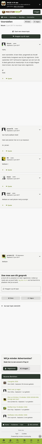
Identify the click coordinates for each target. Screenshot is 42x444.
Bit (8, 158)
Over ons (21, 430)
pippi (8, 193)
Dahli (12, 384)
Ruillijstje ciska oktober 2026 (17, 415)
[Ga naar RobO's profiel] (3, 178)
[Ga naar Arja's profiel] (4, 408)
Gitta (12, 392)
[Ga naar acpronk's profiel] (4, 416)
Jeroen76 (10, 129)
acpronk (13, 417)
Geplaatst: (24, 384)
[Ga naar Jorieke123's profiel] (3, 256)
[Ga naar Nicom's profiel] (3, 44)
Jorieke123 (10, 255)
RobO (9, 177)
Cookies (24, 434)
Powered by (21, 436)
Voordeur (19, 25)
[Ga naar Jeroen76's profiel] (3, 129)
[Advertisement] (21, 103)
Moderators (20, 255)
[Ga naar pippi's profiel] (3, 194)
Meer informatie (5, 4)
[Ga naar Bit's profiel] (3, 159)
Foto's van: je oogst (14, 389)
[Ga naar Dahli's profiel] (4, 382)
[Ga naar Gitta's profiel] (4, 390)
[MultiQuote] (3, 78)
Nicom (3, 25)
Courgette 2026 (13, 381)
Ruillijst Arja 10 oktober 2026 (17, 407)
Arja (12, 409)
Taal (16, 434)
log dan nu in (23, 280)
